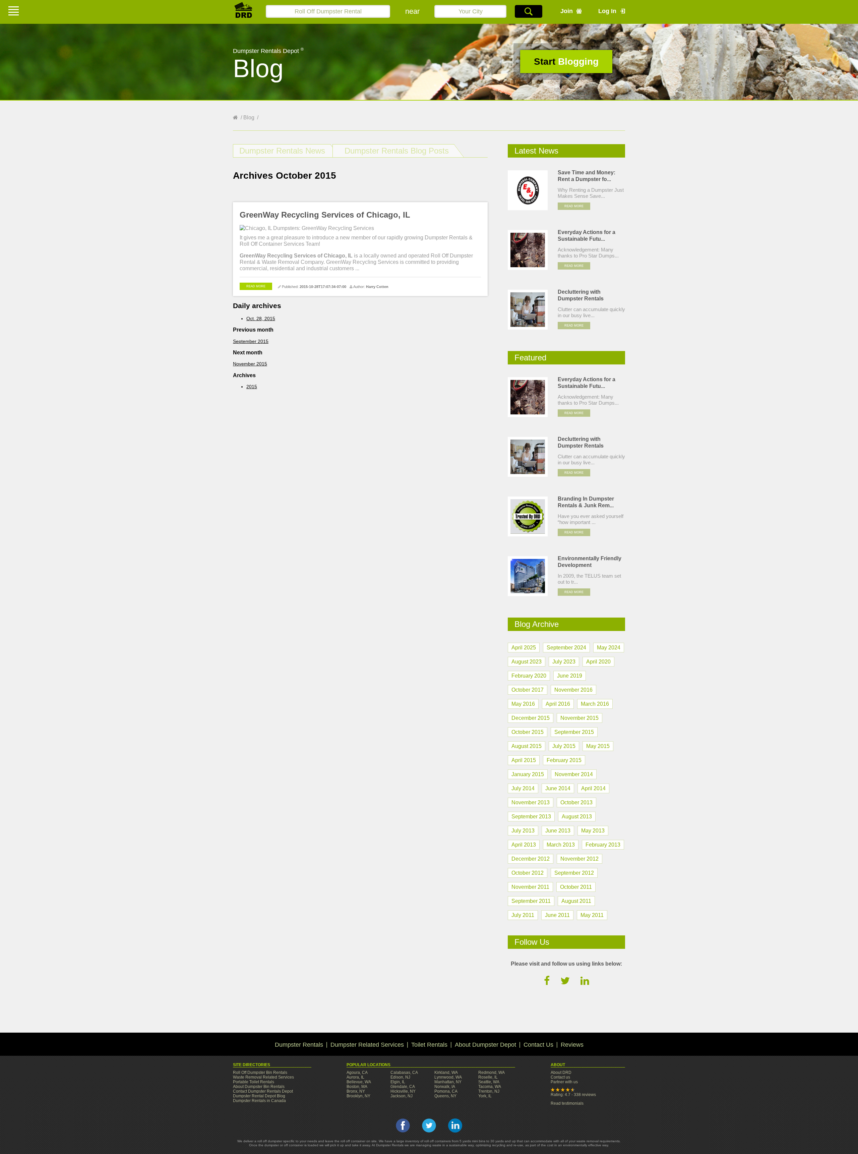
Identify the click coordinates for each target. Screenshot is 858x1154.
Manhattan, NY (448, 1082)
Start (566, 61)
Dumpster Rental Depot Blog (259, 1096)
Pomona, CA (445, 1091)
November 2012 (579, 859)
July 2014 (523, 788)
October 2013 (576, 802)
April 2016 (558, 704)
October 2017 (527, 690)
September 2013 (531, 816)
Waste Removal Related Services (263, 1077)
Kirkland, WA (446, 1072)
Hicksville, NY (403, 1091)
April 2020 (598, 662)
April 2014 (593, 788)
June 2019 (569, 676)
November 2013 (530, 802)
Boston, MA (357, 1086)
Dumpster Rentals (299, 1044)
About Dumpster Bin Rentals (259, 1086)
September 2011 (531, 901)
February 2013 (603, 845)
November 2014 (574, 774)
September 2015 (250, 341)
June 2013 (557, 830)
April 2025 (523, 647)
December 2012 (530, 859)
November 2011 (530, 887)
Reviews (572, 1044)
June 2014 (557, 788)
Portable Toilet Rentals (253, 1082)
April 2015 (523, 760)
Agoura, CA (357, 1072)
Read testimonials (567, 1103)
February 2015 (564, 760)
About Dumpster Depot (485, 1044)
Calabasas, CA (404, 1072)
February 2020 (528, 676)
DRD (243, 12)
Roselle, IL (488, 1077)
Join (566, 11)
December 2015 (530, 718)
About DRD (561, 1072)
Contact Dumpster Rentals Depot (263, 1091)
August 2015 (526, 746)
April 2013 (523, 845)
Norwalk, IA (444, 1086)
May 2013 (593, 830)
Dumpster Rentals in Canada (259, 1100)
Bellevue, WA (359, 1082)
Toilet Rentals (429, 1044)
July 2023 (563, 662)
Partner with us (564, 1082)
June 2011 (557, 915)
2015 (251, 386)
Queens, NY (445, 1096)
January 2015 (527, 774)
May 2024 (608, 647)
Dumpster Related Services (367, 1044)
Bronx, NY (356, 1091)
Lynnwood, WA (448, 1077)
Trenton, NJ (488, 1091)
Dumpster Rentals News (282, 150)
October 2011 (576, 887)
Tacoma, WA (489, 1086)
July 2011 (522, 915)
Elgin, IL (397, 1082)
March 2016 (595, 704)
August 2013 (577, 816)
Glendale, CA (402, 1086)
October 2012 (527, 873)
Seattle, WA (488, 1082)
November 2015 (250, 363)
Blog (248, 117)
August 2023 (526, 662)
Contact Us (538, 1044)
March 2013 (561, 845)
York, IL (485, 1096)
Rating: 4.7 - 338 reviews (573, 1094)
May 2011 (592, 915)
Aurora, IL (355, 1077)
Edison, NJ (400, 1077)
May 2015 (598, 746)
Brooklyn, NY (358, 1096)
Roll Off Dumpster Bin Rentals (260, 1072)
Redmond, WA (491, 1072)
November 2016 (573, 690)
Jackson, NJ (401, 1096)
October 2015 (527, 732)
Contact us (560, 1077)
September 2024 (566, 647)
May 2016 (523, 704)
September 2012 (574, 873)
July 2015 (563, 746)
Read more (255, 286)
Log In (607, 11)
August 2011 (576, 901)
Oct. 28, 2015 (260, 318)
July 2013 (523, 830)
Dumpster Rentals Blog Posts (397, 150)
